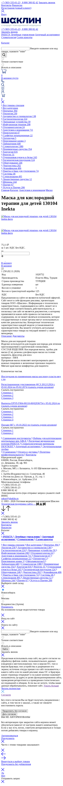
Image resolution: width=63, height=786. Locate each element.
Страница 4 (7, 419)
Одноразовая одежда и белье (19, 157)
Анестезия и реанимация (17, 130)
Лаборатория (11, 143)
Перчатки (9, 111)
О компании (9, 452)
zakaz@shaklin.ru (10, 498)
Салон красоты (24, 37)
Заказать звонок (47, 2)
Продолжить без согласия (14, 711)
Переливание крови (14, 141)
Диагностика (11, 165)
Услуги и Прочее (13, 187)
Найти (5, 649)
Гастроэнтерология (14, 119)
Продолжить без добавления (16, 764)
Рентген (8, 154)
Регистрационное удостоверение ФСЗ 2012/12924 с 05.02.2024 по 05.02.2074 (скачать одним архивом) (28, 385)
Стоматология (8, 37)
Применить (7, 607)
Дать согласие (9, 714)
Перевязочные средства (17, 149)
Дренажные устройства (16, 121)
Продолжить (7, 738)
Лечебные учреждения (22, 34)
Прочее (8, 184)
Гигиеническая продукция (18, 160)
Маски (49, 190)
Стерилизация (12, 176)
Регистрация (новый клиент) (16, 8)
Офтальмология (35, 561)
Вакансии (17, 5)
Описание (6, 336)
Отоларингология (13, 127)
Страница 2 (7, 395)
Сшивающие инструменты (16, 438)
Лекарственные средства (17, 179)
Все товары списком (13, 105)
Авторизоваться (9, 735)
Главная (5, 190)
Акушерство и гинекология (19, 116)
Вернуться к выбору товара (15, 761)
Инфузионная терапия (16, 124)
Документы (18, 336)
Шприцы (9, 182)
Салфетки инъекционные (17, 135)
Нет (3, 775)
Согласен (6, 695)
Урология (9, 113)
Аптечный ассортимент (47, 34)
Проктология (11, 132)
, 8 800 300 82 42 (29, 2)
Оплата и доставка (27, 452)
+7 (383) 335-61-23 (10, 2)
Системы (8, 173)
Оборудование (12, 163)
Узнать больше (51, 685)
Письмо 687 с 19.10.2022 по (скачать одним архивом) (29, 425)
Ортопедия (9, 138)
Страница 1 (7, 392)
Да (2, 773)
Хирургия (10, 152)
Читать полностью (10, 688)
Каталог (14, 190)
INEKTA (5, 34)
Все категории (10, 108)
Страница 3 (7, 398)
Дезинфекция (11, 168)
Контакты (6, 5)
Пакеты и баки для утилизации (20, 171)
